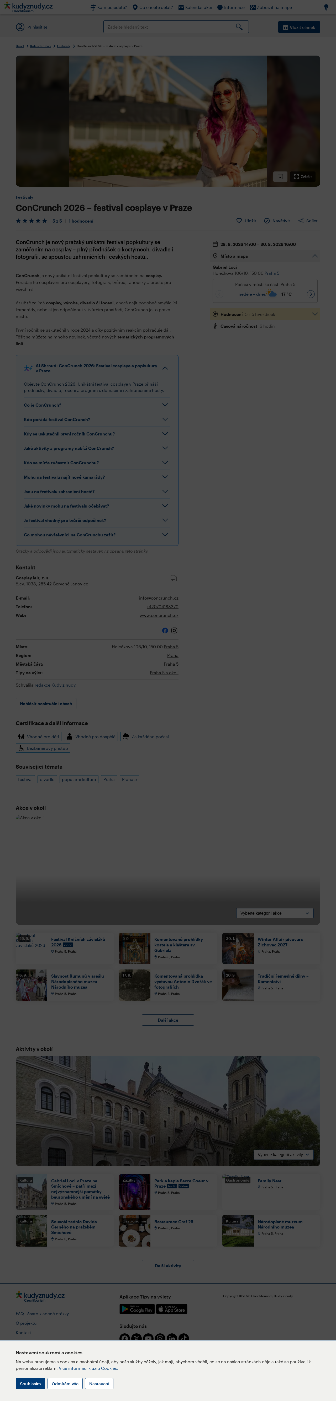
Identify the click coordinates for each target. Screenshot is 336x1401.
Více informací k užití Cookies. (88, 1368)
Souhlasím (30, 1383)
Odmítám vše (65, 1383)
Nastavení (99, 1383)
